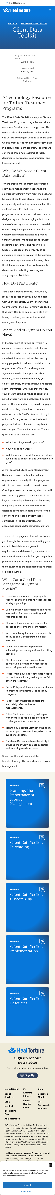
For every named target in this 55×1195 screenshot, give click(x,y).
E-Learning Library (27, 1093)
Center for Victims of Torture (20, 1155)
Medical (9, 1106)
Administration (12, 1118)
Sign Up (30, 1075)
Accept (27, 1184)
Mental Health (12, 1089)
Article (12, 23)
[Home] (16, 10)
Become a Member (43, 1095)
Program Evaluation (34, 23)
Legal (7, 1101)
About (41, 1089)
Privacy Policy (26, 1191)
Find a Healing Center (27, 1104)
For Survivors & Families (44, 1105)
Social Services (9, 1095)
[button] (50, 1164)
